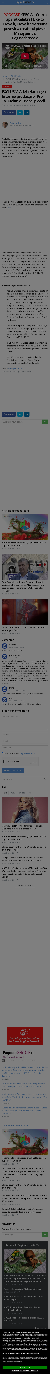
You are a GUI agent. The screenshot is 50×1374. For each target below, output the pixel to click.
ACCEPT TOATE (25, 1368)
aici (45, 1345)
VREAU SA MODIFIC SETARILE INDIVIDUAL (25, 1371)
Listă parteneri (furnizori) (9, 1363)
